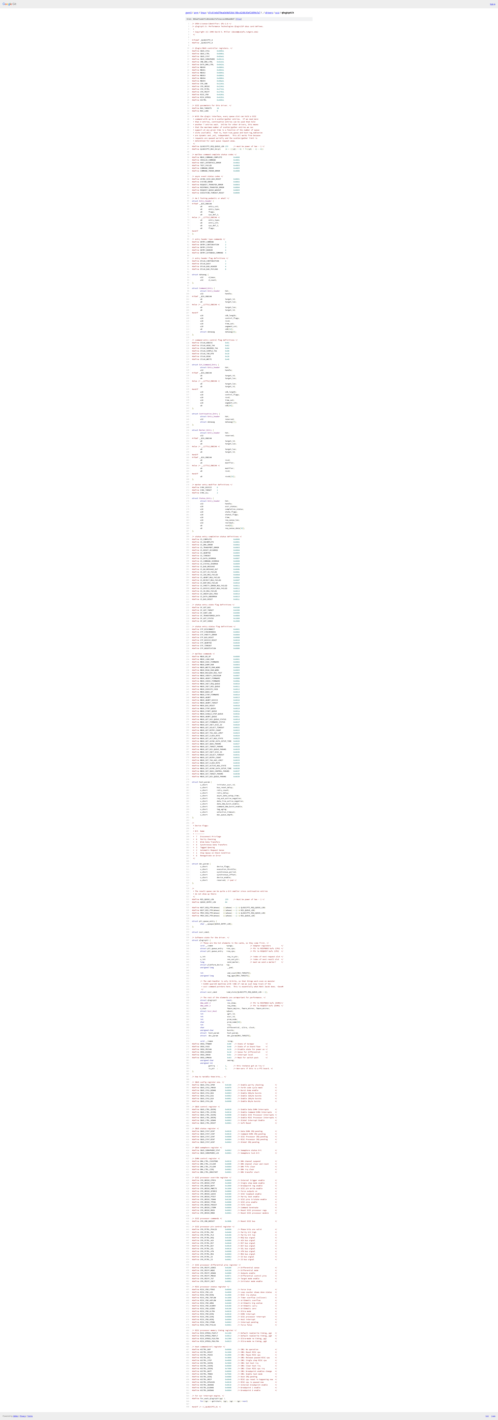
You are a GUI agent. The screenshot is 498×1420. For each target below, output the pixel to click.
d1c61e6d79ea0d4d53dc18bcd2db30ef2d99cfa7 (234, 12)
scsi (277, 12)
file (239, 19)
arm (196, 12)
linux (203, 12)
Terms (30, 1416)
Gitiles (15, 1416)
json (493, 1416)
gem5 (188, 12)
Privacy (23, 1416)
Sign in (492, 4)
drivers (269, 12)
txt (487, 1416)
